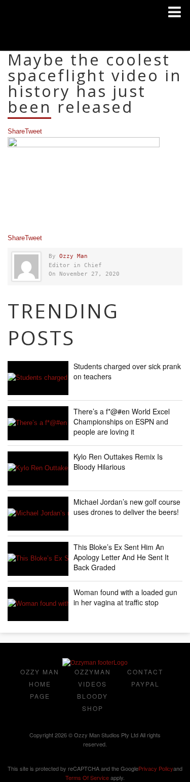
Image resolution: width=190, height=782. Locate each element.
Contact (145, 671)
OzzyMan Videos (92, 677)
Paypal (145, 683)
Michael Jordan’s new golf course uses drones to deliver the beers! (126, 507)
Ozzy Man (73, 256)
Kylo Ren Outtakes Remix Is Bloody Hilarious (118, 461)
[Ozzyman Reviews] (95, 662)
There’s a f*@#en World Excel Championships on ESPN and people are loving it (121, 421)
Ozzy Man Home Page (39, 683)
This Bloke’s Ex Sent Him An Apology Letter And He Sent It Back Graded (121, 557)
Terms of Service (87, 777)
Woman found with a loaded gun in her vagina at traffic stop (125, 597)
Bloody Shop (92, 702)
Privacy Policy (155, 768)
